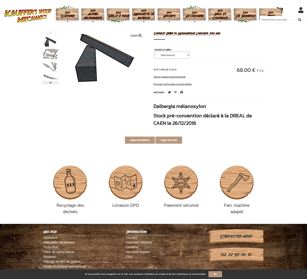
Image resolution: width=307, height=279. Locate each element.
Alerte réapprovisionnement (170, 77)
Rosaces (49, 257)
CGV (129, 257)
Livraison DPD (125, 205)
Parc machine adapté (237, 208)
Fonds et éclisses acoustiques (64, 266)
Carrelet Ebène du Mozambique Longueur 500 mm (187, 33)
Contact (131, 237)
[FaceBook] (181, 92)
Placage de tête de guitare (62, 261)
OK (215, 274)
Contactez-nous (236, 236)
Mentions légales (138, 252)
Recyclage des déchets (70, 208)
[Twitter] (169, 92)
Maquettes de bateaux (59, 242)
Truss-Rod (50, 247)
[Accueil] (28, 16)
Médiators (50, 237)
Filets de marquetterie (58, 252)
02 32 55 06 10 (236, 255)
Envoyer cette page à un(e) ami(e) (173, 84)
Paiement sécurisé (181, 205)
